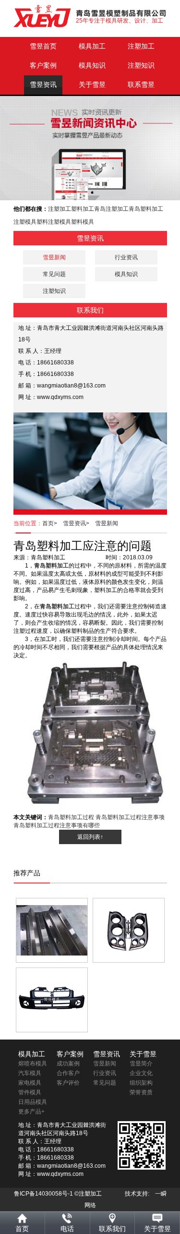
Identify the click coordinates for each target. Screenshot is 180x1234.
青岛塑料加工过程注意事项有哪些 (56, 825)
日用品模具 (32, 1102)
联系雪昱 (141, 84)
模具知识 (92, 65)
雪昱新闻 (106, 523)
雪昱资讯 (43, 84)
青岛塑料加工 (146, 209)
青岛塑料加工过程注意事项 (130, 817)
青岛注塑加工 (111, 209)
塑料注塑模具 (53, 221)
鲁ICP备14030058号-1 (43, 1193)
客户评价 (68, 1082)
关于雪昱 (92, 84)
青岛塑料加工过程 (71, 817)
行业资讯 (126, 257)
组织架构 (141, 1082)
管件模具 (29, 1092)
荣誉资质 (141, 1092)
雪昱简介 (141, 1063)
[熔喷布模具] (52, 930)
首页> (52, 523)
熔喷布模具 (32, 1063)
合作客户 (68, 1073)
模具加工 (92, 46)
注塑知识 (141, 65)
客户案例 (43, 65)
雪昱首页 (43, 46)
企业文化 (141, 1073)
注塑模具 (24, 221)
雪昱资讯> (79, 523)
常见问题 (54, 274)
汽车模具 (29, 1073)
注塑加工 (141, 46)
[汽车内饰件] (129, 930)
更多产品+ (31, 1111)
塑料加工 (82, 209)
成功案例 (68, 1063)
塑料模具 (82, 221)
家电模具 (29, 1082)
